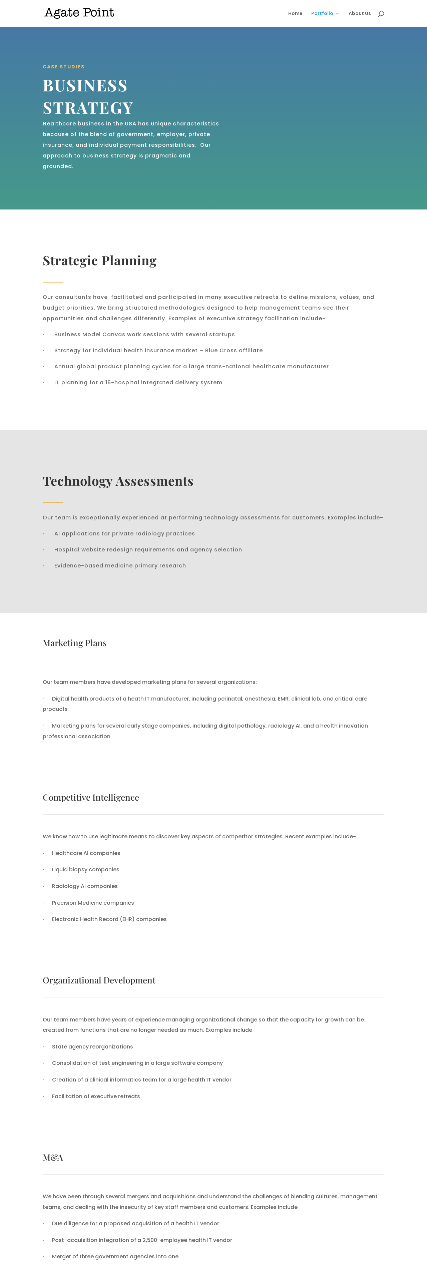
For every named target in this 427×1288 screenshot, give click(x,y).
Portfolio (322, 14)
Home (295, 14)
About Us (360, 14)
